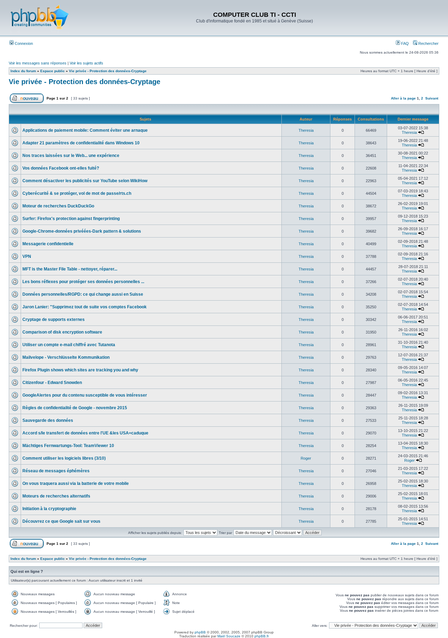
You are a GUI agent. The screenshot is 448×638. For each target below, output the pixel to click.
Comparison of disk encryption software (62, 332)
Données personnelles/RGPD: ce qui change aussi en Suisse (82, 294)
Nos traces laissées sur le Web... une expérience (70, 155)
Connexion (23, 43)
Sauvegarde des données (47, 420)
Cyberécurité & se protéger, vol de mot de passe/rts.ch (76, 193)
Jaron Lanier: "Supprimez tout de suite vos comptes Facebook (84, 306)
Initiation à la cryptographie (49, 508)
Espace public (52, 71)
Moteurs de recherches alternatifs (56, 496)
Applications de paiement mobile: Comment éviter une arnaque (85, 130)
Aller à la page (403, 98)
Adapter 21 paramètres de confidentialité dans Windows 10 (81, 142)
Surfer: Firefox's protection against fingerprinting (71, 218)
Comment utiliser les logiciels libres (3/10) (64, 458)
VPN (26, 256)
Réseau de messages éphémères (56, 470)
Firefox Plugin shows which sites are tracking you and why (80, 370)
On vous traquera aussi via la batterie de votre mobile (75, 483)
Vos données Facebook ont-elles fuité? (60, 168)
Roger (306, 458)
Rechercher (428, 43)
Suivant (431, 98)
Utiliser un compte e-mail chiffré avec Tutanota (68, 344)
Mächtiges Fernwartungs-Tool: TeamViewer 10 (68, 445)
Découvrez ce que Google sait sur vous (61, 521)
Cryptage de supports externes (53, 319)
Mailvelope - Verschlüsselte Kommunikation (66, 357)
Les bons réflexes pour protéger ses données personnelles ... (83, 281)
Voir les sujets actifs (86, 63)
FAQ (404, 43)
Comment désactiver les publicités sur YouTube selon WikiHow (84, 180)
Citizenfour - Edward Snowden (52, 382)
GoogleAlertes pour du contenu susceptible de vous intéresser (84, 395)
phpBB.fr (261, 636)
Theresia (306, 130)
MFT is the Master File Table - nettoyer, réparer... (69, 269)
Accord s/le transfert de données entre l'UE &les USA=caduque (85, 433)
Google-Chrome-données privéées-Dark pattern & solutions (81, 231)
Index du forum (23, 71)
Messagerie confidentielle (48, 243)
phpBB (200, 632)
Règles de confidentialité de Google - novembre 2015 (74, 407)
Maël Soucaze (228, 636)
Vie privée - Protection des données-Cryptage (108, 71)
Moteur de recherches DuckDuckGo (58, 206)
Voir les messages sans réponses (37, 63)
